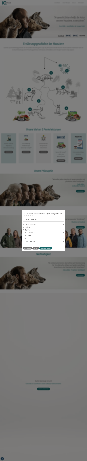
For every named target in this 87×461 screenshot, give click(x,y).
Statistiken (27, 227)
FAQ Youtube (28, 236)
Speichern (36, 248)
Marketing (27, 230)
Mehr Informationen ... (28, 216)
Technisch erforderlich (30, 224)
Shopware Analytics (30, 241)
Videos (26, 238)
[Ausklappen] (63, 224)
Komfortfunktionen (30, 233)
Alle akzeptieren (27, 248)
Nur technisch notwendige (46, 248)
